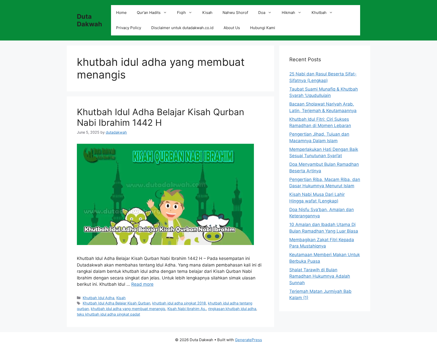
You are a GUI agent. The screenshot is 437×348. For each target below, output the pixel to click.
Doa (261, 12)
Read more (142, 284)
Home (121, 12)
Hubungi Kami (262, 27)
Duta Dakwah (89, 20)
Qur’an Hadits (149, 12)
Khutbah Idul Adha (98, 298)
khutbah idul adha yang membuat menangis (128, 308)
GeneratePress (248, 339)
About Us (232, 27)
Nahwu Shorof (235, 12)
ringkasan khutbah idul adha (232, 308)
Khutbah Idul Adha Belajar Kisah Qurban (116, 303)
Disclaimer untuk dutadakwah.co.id (182, 27)
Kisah (207, 12)
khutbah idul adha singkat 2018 (179, 303)
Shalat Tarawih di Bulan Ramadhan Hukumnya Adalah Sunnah (319, 276)
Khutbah (319, 12)
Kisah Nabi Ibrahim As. (186, 308)
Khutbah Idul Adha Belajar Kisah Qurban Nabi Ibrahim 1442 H (160, 117)
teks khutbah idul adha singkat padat (108, 314)
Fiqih (181, 12)
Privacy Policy (128, 27)
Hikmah (288, 12)
